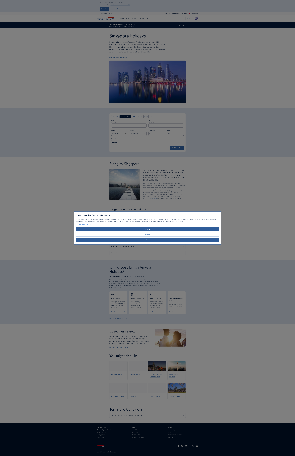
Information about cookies (83, 224)
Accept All (147, 229)
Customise (147, 234)
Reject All (147, 240)
